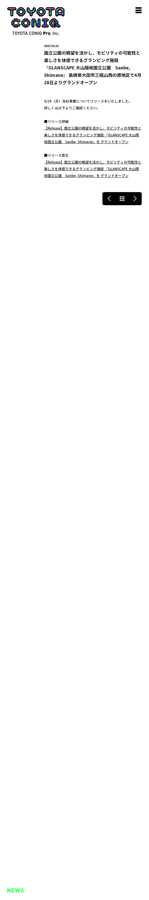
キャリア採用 (50, 890)
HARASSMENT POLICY (93, 887)
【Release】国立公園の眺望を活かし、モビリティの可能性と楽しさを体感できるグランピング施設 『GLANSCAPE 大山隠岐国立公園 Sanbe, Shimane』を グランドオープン (92, 134)
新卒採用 (48, 885)
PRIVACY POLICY (88, 894)
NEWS (12, 887)
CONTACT (82, 880)
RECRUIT (48, 880)
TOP (10, 880)
